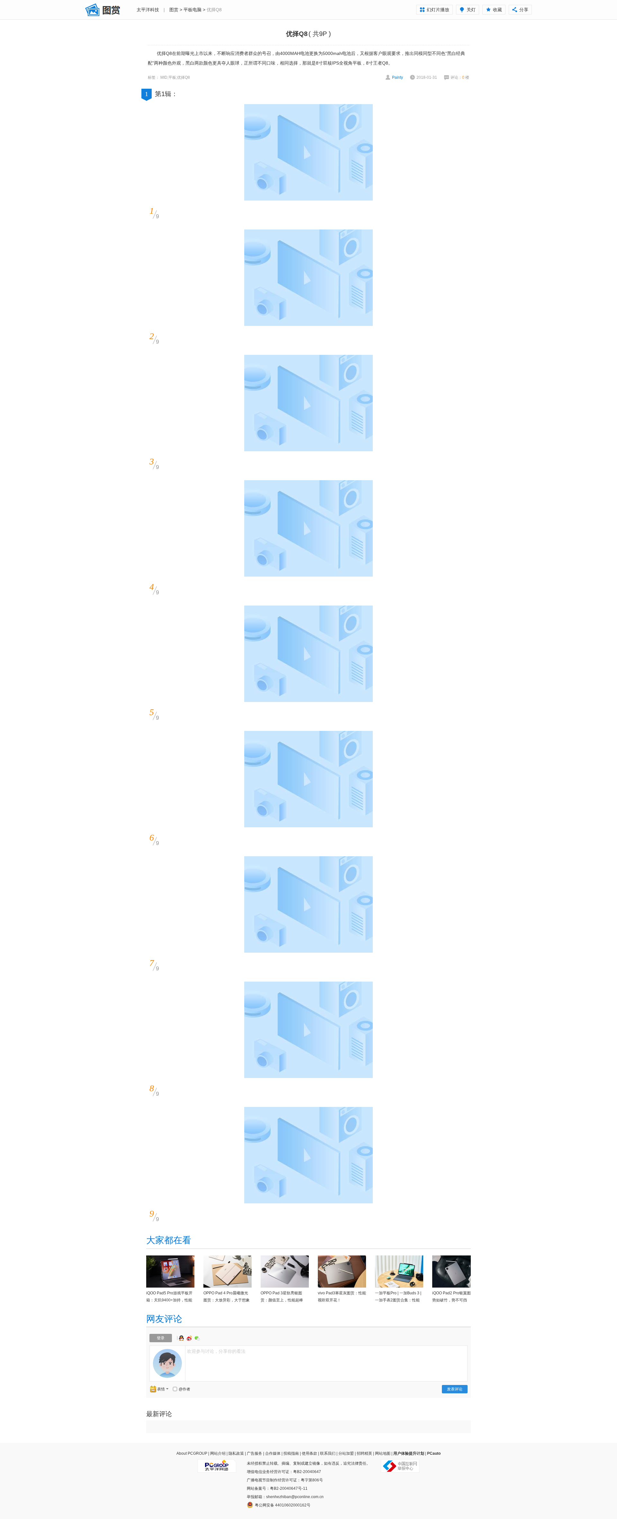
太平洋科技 (148, 9)
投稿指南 (291, 1453)
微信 (197, 1338)
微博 (190, 1338)
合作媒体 (273, 1453)
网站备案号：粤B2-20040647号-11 (277, 1488)
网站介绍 (218, 1453)
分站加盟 (346, 1453)
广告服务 (254, 1453)
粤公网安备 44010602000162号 (282, 1505)
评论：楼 (460, 77)
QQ (182, 1338)
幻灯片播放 (438, 9)
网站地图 (382, 1453)
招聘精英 (364, 1453)
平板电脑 (192, 9)
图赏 (173, 9)
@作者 (184, 1389)
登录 (161, 1338)
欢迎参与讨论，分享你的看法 (216, 1351)
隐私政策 (236, 1453)
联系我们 (327, 1453)
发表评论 (454, 1389)
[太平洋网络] (217, 1463)
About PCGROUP (191, 1453)
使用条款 (309, 1453)
